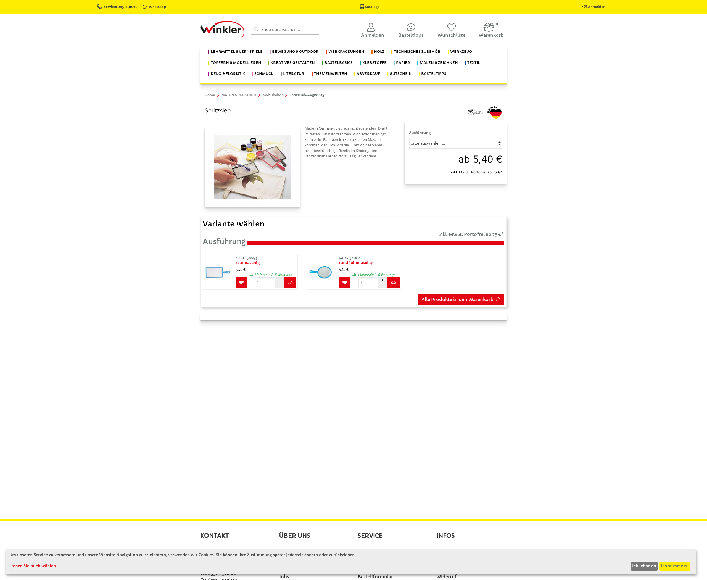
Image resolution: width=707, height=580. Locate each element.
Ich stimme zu (674, 565)
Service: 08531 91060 (121, 7)
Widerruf (446, 576)
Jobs (284, 576)
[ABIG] (475, 112)
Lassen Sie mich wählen (32, 565)
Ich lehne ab (644, 565)
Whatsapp (157, 7)
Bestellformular (375, 576)
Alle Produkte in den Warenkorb (457, 299)
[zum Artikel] (218, 272)
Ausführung (420, 132)
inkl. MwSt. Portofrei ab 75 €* (476, 172)
